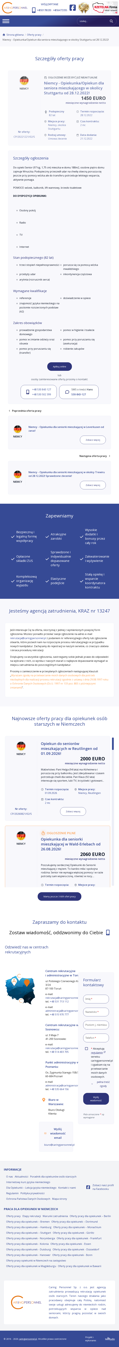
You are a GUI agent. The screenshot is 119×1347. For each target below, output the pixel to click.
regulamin (98, 1052)
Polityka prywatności (32, 1193)
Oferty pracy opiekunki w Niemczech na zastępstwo (36, 1260)
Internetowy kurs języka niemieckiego (28, 1182)
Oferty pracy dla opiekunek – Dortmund (74, 1221)
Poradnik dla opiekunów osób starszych (53, 1176)
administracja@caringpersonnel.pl (65, 1010)
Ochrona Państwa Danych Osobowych (28, 1199)
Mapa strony (59, 1199)
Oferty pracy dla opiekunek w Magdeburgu (31, 1266)
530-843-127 (78, 394)
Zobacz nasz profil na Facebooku (100, 1187)
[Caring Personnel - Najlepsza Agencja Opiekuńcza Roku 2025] (84, 8)
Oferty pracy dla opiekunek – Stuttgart (28, 1232)
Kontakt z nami (67, 1187)
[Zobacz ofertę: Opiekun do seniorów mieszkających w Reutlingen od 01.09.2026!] (57, 778)
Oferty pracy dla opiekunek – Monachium (77, 1227)
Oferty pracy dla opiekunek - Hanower (28, 1255)
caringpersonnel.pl (28, 1338)
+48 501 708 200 (44, 10)
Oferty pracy (34, 34)
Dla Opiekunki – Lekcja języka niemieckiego (31, 1187)
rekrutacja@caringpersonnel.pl (28, 638)
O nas (9, 1176)
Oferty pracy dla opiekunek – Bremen (28, 1221)
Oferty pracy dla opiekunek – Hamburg (28, 1227)
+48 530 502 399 (41, 394)
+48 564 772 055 (60, 10)
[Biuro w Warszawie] (27, 983)
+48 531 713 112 (59, 1001)
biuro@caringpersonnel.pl (59, 1144)
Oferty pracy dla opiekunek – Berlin (90, 1216)
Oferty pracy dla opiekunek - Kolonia (27, 1244)
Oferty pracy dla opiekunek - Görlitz (73, 1232)
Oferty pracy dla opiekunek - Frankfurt (79, 1238)
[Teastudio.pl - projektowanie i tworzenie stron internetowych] (110, 1339)
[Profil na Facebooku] (73, 7)
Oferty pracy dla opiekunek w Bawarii (79, 1266)
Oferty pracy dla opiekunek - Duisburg (28, 1249)
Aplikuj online (59, 366)
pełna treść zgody (103, 1084)
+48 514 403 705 (59, 1052)
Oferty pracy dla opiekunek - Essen (71, 1244)
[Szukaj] (111, 21)
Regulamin (12, 1193)
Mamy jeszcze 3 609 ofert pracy (59, 896)
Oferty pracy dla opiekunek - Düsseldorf (76, 1249)
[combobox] (96, 1025)
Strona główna (15, 34)
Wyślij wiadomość (96, 1099)
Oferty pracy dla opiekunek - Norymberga (30, 1238)
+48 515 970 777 (59, 1014)
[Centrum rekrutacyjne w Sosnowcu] (21, 1002)
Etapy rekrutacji (31, 1216)
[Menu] (5, 21)
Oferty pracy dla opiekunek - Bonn (72, 1255)
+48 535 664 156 (59, 1089)
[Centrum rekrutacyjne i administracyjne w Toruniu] (19, 977)
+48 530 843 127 (41, 389)
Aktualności (21, 1176)
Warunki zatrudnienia (55, 1216)
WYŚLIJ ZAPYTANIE (49, 4)
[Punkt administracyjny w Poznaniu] (14, 982)
